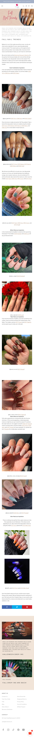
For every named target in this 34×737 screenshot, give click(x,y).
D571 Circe (4, 125)
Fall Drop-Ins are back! (15, 683)
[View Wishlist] (29, 6)
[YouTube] (23, 730)
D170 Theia (28, 178)
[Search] (23, 6)
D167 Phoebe (10, 427)
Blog (3, 704)
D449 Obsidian (18, 233)
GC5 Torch (13, 525)
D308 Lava (26, 233)
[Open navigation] (2, 6)
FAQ (3, 701)
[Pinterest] (18, 730)
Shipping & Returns (22, 699)
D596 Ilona (7, 73)
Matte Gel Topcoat (27, 423)
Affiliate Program (21, 707)
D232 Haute (25, 425)
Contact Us (5, 696)
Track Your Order (6, 699)
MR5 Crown (20, 178)
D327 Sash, (8, 178)
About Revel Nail (21, 696)
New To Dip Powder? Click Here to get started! (17, 1)
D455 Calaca (16, 73)
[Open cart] (32, 6)
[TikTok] (13, 730)
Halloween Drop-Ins (13, 654)
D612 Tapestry (27, 322)
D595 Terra (13, 118)
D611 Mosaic (19, 322)
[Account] (26, 6)
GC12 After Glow (26, 525)
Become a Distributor (7, 709)
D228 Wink (16, 513)
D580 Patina (24, 125)
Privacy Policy (20, 701)
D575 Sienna (18, 125)
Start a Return (5, 707)
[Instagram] (8, 730)
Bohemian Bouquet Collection (21, 55)
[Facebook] (3, 730)
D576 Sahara (11, 125)
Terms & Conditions (22, 704)
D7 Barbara (6, 429)
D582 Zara (4, 127)
